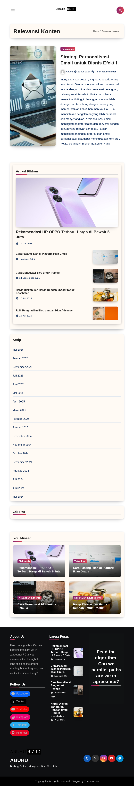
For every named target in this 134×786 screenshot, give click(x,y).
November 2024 (22, 444)
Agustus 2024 (21, 470)
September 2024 (22, 462)
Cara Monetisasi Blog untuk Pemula (38, 272)
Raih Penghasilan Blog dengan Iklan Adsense (44, 310)
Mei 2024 (18, 496)
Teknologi (79, 561)
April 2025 (19, 401)
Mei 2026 (18, 349)
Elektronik (24, 561)
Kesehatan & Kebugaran (87, 597)
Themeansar (91, 781)
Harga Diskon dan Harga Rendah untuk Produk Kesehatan (90, 608)
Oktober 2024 (21, 453)
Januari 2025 (20, 427)
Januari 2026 (20, 358)
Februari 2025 (21, 418)
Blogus (76, 781)
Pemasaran (68, 49)
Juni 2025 (18, 384)
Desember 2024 (22, 436)
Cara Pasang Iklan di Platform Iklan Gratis (41, 253)
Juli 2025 (18, 375)
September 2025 (22, 367)
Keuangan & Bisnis (29, 597)
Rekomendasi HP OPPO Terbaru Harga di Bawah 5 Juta (38, 569)
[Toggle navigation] (12, 10)
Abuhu (69, 71)
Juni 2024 (18, 488)
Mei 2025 (18, 393)
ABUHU (19, 760)
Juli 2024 (18, 479)
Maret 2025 (19, 410)
